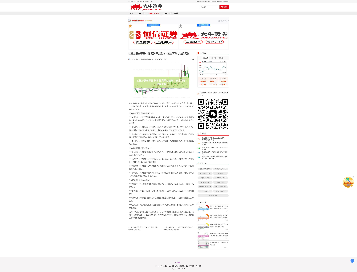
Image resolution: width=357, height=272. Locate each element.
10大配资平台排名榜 (205, 187)
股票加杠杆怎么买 (220, 178)
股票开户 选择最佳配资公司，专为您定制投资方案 (214, 148)
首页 (131, 13)
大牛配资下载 (161, 130)
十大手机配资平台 (205, 173)
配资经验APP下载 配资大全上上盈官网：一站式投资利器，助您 (214, 139)
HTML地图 (198, 266)
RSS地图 (191, 266)
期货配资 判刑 (205, 178)
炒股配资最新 (205, 182)
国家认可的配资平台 (220, 187)
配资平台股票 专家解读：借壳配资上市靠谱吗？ (214, 153)
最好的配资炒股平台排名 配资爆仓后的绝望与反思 (214, 143)
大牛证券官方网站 (170, 13)
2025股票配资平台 (220, 169)
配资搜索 (224, 7)
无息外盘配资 (205, 191)
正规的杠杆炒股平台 (220, 191)
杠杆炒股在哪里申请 (160, 59)
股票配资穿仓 (220, 182)
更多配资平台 (223, 21)
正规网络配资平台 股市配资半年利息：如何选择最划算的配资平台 (214, 157)
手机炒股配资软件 (205, 169)
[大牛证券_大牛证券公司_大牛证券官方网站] (145, 7)
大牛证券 (141, 13)
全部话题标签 (213, 195)
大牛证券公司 (153, 13)
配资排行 (220, 173)
